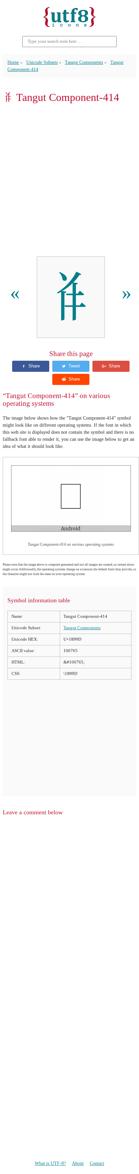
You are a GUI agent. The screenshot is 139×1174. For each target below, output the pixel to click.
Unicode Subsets (42, 62)
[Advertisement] (69, 180)
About (78, 1163)
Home (13, 62)
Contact (97, 1163)
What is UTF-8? (50, 1163)
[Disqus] (69, 907)
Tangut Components (84, 62)
